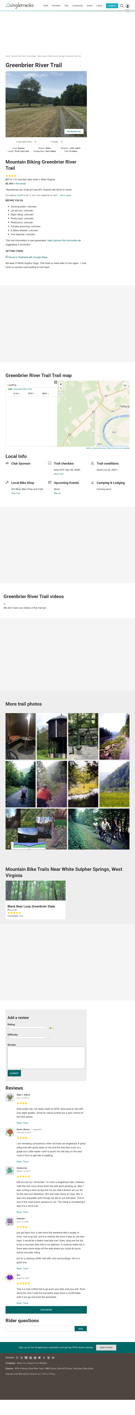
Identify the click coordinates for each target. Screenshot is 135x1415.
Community (77, 5)
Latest (99, 5)
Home (8, 56)
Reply (19, 1123)
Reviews (56, 5)
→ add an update (64, 195)
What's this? (59, 474)
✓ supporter (36, 1129)
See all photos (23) (74, 131)
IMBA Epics (50, 1368)
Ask (80, 1328)
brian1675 (59, 469)
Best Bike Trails (36, 1368)
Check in (67, 142)
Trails (45, 5)
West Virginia (42, 56)
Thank (25, 1123)
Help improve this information (62, 240)
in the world (19, 183)
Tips (66, 5)
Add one (57, 493)
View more (15, 493)
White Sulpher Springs (56, 56)
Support (112, 5)
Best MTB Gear (65, 1368)
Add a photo (42, 142)
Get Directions (25, 142)
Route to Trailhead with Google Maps (28, 257)
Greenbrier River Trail (73, 56)
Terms (45, 1373)
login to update (103, 474)
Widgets (43, 1362)
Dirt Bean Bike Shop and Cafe (27, 489)
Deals (89, 5)
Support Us (32, 1362)
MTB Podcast (21, 1368)
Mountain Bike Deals (83, 1368)
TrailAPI (20, 195)
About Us (21, 1362)
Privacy (52, 1373)
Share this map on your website (118, 448)
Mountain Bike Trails (18, 56)
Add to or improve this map (95, 448)
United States (31, 56)
